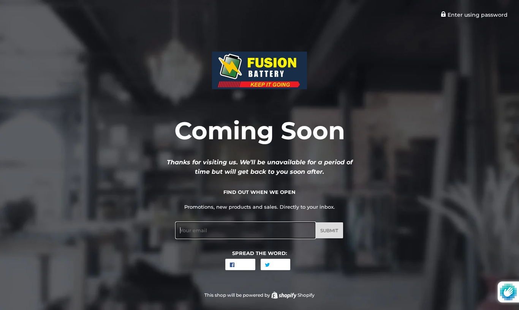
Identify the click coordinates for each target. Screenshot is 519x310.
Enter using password (477, 14)
